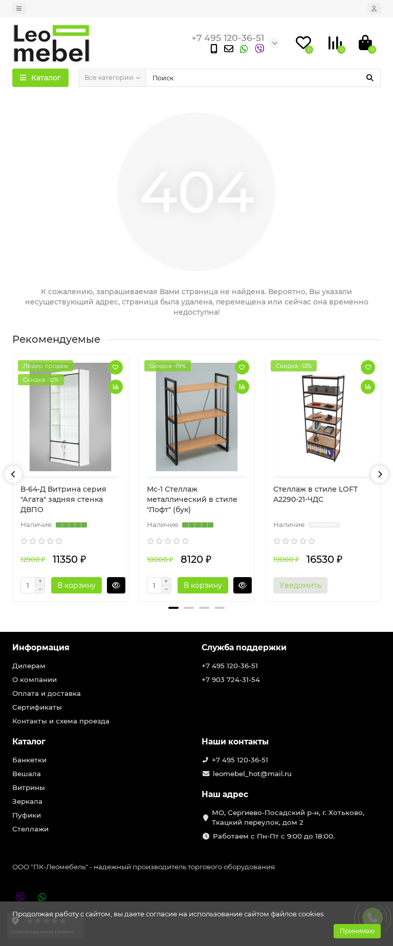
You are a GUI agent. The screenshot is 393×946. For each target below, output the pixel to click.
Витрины (28, 787)
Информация (41, 647)
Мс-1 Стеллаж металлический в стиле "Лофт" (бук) (192, 499)
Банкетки (29, 760)
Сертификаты (37, 707)
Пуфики (26, 815)
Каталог (29, 741)
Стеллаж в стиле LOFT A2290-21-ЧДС (315, 494)
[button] (173, 608)
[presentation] (13, 474)
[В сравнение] (115, 387)
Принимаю (357, 931)
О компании (34, 679)
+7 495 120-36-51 (230, 666)
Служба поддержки (244, 647)
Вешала (26, 773)
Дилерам (29, 666)
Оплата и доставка (46, 693)
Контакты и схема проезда (61, 721)
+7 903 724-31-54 (231, 679)
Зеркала (27, 801)
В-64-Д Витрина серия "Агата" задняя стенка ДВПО (63, 499)
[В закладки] (115, 367)
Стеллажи (30, 829)
